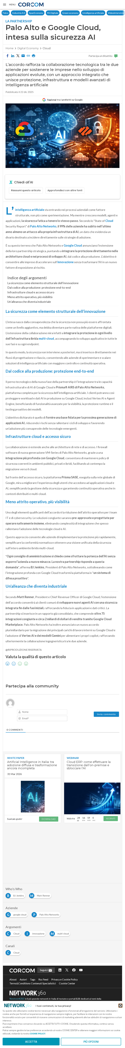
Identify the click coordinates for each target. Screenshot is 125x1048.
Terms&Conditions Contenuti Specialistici (32, 983)
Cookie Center (67, 983)
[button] (9, 4)
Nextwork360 (17, 998)
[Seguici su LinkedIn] (60, 970)
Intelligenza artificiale (83, 13)
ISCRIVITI (110, 818)
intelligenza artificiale (29, 209)
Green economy (61, 13)
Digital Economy (28, 48)
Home (10, 48)
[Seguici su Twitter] (67, 970)
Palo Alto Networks (43, 226)
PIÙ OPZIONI (91, 1041)
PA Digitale (43, 13)
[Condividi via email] (23, 56)
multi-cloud (46, 338)
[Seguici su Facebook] (74, 970)
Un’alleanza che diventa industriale (29, 301)
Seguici (44, 969)
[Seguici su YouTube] (81, 970)
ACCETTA (31, 1041)
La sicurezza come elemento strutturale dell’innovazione (43, 283)
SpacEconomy (26, 13)
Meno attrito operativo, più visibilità (29, 297)
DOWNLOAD (49, 819)
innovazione (65, 262)
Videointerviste (106, 13)
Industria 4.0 (9, 13)
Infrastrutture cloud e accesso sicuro (30, 292)
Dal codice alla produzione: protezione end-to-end (39, 287)
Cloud (47, 48)
